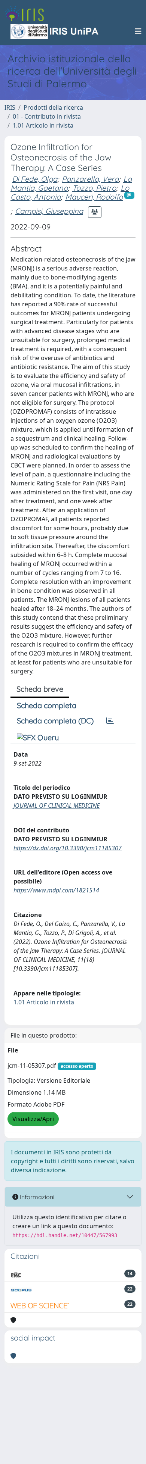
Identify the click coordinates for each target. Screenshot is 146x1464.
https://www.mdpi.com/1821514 (56, 890)
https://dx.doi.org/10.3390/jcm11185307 (67, 848)
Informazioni (36, 1197)
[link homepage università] (55, 31)
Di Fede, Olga (34, 179)
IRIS (9, 107)
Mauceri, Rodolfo (94, 196)
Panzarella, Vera (90, 179)
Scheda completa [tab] (46, 705)
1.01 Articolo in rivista (43, 125)
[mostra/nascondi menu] (138, 31)
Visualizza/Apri (33, 1119)
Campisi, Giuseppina (49, 211)
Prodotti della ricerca (53, 107)
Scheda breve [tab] (39, 689)
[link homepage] (27, 13)
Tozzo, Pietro (94, 188)
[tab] (110, 721)
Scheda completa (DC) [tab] (55, 720)
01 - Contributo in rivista (47, 116)
